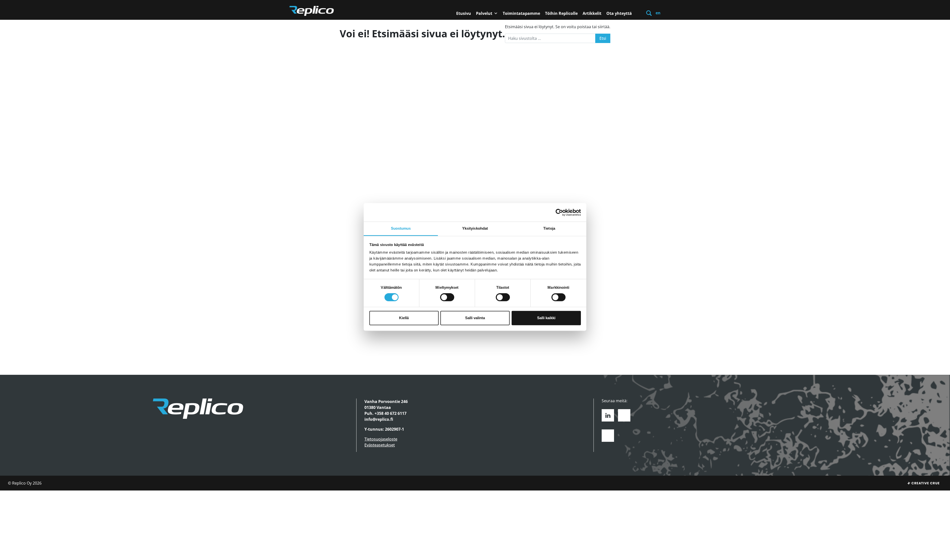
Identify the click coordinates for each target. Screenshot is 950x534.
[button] (649, 13)
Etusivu (463, 13)
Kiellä (404, 318)
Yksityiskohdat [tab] (475, 228)
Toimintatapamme (521, 13)
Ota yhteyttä (619, 13)
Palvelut (484, 13)
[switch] (447, 297)
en (658, 13)
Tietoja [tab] (549, 228)
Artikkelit (592, 13)
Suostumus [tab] (401, 228)
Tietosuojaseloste (380, 439)
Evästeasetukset (379, 445)
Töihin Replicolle (561, 13)
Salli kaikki (546, 318)
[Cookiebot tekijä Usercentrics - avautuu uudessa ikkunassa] (559, 212)
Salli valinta (475, 318)
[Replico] (311, 11)
